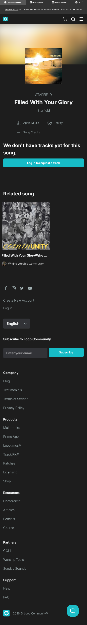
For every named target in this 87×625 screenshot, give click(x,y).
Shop (7, 481)
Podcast (9, 519)
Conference (12, 501)
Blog (6, 381)
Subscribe (66, 352)
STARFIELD (43, 95)
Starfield (43, 110)
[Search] (73, 19)
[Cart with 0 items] (65, 19)
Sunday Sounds (14, 568)
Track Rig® (11, 454)
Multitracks (11, 428)
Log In (7, 308)
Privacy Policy (13, 408)
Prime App (11, 437)
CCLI (7, 551)
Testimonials (12, 390)
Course (8, 528)
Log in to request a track (43, 163)
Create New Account (18, 300)
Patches (9, 463)
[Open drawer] (81, 19)
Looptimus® (12, 445)
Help (6, 588)
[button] (5, 288)
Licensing (10, 472)
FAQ (6, 597)
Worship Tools (13, 560)
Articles (9, 510)
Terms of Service (15, 399)
